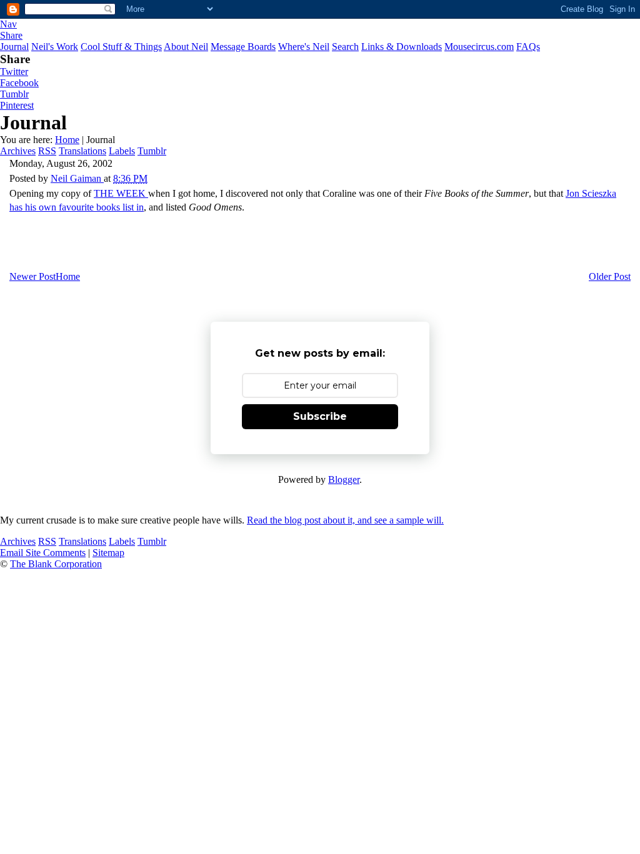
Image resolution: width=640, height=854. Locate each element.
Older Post (610, 276)
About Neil (186, 46)
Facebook (19, 82)
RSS (47, 151)
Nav (8, 24)
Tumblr (14, 94)
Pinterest (17, 105)
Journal (14, 46)
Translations (82, 151)
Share (11, 35)
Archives (18, 151)
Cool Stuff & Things (121, 46)
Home (67, 139)
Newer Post (32, 276)
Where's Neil (303, 46)
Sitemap (108, 552)
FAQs (528, 46)
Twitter (14, 71)
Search (345, 46)
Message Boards (243, 46)
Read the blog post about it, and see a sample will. (345, 520)
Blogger (343, 479)
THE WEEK (121, 193)
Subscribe (320, 416)
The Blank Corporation (56, 564)
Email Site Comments (43, 552)
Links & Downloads (401, 46)
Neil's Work (54, 46)
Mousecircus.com (479, 46)
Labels (122, 151)
